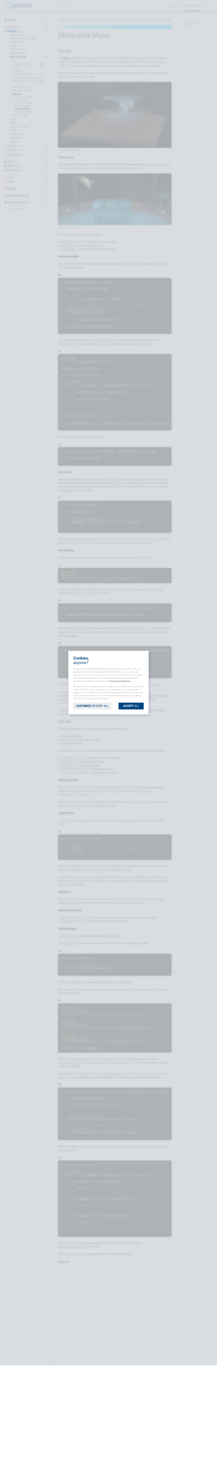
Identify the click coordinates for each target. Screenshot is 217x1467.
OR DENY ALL (92, 757)
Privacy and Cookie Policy (120, 732)
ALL (131, 757)
